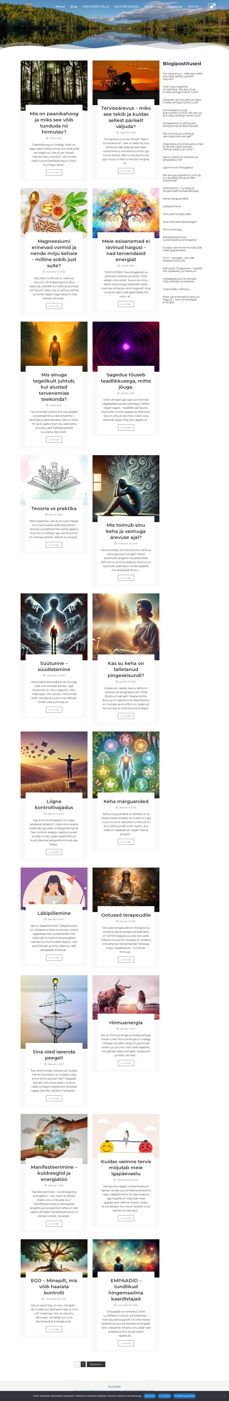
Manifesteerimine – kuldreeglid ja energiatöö (54, 1173)
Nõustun (150, 1395)
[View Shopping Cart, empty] (211, 7)
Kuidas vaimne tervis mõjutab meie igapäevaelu (126, 1168)
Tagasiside (174, 6)
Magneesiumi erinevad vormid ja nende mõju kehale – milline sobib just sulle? (54, 253)
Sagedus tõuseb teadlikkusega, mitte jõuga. (126, 381)
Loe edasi (54, 172)
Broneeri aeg (153, 6)
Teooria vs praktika (54, 508)
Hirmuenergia (126, 1022)
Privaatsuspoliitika (184, 1395)
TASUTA (193, 6)
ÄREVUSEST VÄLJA (96, 6)
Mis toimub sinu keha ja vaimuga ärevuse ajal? (126, 531)
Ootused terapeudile (126, 915)
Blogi (73, 6)
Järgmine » (96, 1364)
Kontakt (114, 1387)
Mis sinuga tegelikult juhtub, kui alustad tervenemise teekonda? (54, 387)
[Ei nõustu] (224, 1396)
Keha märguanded (126, 801)
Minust (60, 6)
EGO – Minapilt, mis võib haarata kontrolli (54, 1287)
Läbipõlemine (54, 913)
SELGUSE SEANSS (126, 6)
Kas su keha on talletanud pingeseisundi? (126, 669)
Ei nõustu (164, 1395)
